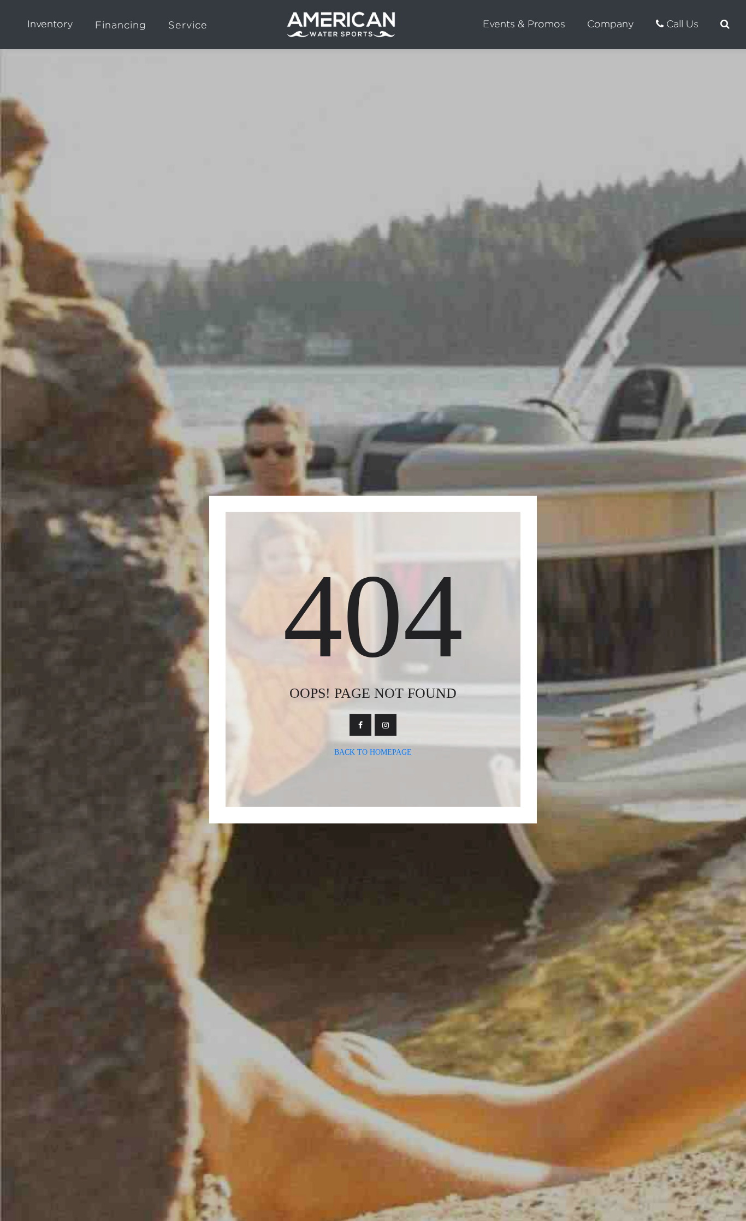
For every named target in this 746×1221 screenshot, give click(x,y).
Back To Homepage (373, 752)
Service (188, 25)
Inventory (50, 24)
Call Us (681, 24)
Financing (120, 25)
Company (610, 24)
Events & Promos (524, 24)
